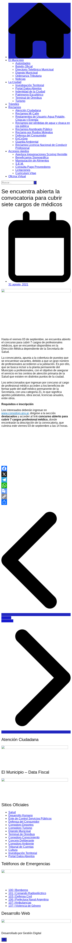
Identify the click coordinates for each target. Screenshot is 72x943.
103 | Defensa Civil (20, 896)
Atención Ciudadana (28, 110)
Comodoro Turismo (20, 827)
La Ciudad (14, 82)
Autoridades (22, 63)
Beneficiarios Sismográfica (32, 157)
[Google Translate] (36, 491)
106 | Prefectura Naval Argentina (28, 899)
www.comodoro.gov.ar (15, 413)
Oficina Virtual (17, 176)
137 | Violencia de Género (24, 905)
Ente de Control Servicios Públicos (30, 818)
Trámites (13, 104)
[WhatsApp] (36, 485)
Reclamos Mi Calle (27, 113)
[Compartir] (36, 502)
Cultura (12, 849)
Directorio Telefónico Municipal (34, 69)
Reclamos (14, 107)
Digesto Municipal (26, 72)
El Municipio (16, 60)
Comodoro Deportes (21, 824)
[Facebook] (36, 468)
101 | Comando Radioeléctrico (27, 893)
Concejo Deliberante (21, 840)
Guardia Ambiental (26, 141)
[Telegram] (36, 480)
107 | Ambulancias (19, 902)
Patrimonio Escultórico (29, 94)
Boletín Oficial (24, 66)
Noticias (20, 78)
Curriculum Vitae (25, 173)
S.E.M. (19, 163)
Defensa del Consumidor (30, 135)
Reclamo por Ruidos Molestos (34, 132)
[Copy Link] (36, 496)
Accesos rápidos (18, 151)
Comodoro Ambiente (21, 843)
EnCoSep (21, 138)
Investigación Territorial (29, 85)
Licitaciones (22, 170)
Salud (12, 812)
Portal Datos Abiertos (28, 88)
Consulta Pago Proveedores (33, 166)
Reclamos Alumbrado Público (33, 129)
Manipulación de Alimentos (32, 160)
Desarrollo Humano (20, 815)
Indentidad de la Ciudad (30, 91)
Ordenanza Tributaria (28, 75)
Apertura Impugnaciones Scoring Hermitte (41, 154)
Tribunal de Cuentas (21, 846)
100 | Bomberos (18, 890)
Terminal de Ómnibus (28, 97)
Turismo (20, 100)
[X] (36, 474)
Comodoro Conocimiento (23, 837)
